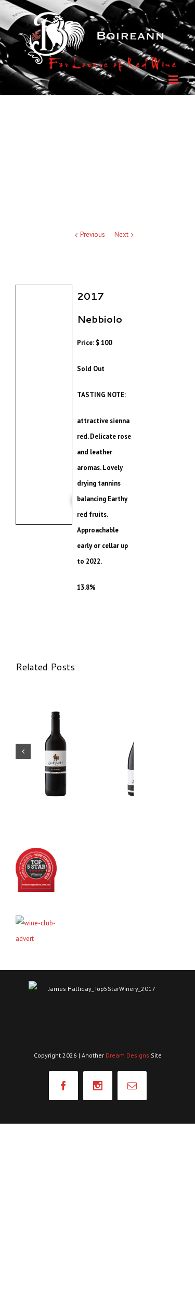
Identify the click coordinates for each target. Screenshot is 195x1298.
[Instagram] (97, 1085)
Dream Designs (128, 1055)
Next (121, 234)
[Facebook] (63, 1085)
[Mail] (132, 1085)
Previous (92, 234)
